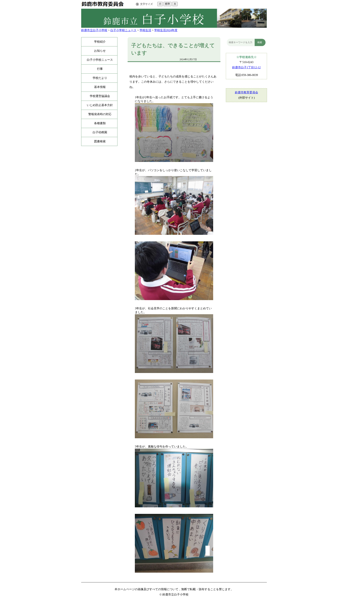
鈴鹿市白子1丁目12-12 (246, 67)
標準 (167, 3)
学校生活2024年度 (165, 30)
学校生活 (145, 30)
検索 (259, 42)
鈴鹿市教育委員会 (246, 92)
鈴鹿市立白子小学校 (94, 30)
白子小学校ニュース (123, 30)
